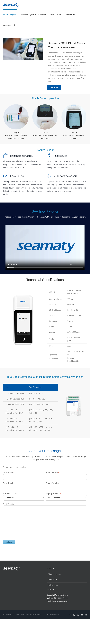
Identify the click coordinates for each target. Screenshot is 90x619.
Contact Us (52, 579)
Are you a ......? (10, 493)
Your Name (8, 472)
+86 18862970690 (60, 598)
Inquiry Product (53, 493)
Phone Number (53, 483)
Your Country (52, 472)
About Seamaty (54, 574)
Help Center (53, 585)
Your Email (8, 483)
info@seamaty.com (60, 601)
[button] (14, 25)
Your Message (9, 504)
